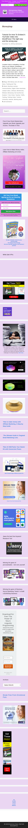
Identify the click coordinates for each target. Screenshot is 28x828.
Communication (6, 88)
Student (4, 95)
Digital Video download (18, 88)
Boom (5, 86)
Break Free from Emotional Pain (14, 501)
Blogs (5, 82)
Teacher (17, 95)
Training (4, 97)
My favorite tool (18, 93)
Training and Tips (11, 84)
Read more (23, 77)
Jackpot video (6, 90)
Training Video (11, 97)
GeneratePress (14, 825)
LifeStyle (13, 90)
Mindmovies (20, 90)
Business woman (13, 86)
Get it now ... (21, 352)
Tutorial (19, 97)
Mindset (4, 93)
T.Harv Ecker (11, 95)
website (11, 99)
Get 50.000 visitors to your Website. (14, 802)
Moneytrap (11, 93)
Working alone (18, 99)
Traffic (22, 95)
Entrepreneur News (15, 10)
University (5, 99)
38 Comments (8, 101)
